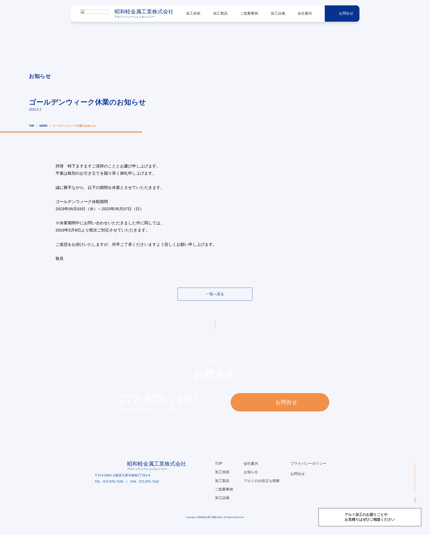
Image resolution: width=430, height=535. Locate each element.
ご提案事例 (249, 13)
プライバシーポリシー (308, 463)
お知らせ (251, 472)
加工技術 (193, 13)
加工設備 (278, 13)
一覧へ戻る (215, 294)
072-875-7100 (158, 399)
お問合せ (346, 13)
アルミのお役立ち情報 (262, 481)
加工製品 (220, 13)
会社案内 (305, 13)
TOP (31, 125)
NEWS (43, 125)
